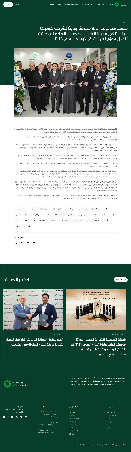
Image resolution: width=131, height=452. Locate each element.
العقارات (71, 434)
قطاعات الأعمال (112, 415)
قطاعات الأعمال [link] (87, 4)
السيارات (72, 412)
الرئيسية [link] (110, 4)
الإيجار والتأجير (73, 421)
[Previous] (7, 83)
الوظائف (109, 421)
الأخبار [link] (59, 4)
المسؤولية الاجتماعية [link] (71, 4)
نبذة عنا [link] (99, 4)
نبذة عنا (109, 418)
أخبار (108, 424)
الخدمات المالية (74, 418)
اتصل (108, 427)
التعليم (71, 427)
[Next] (124, 83)
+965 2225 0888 (43, 430)
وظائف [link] (52, 4)
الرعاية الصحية (73, 431)
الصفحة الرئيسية (112, 412)
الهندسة (71, 415)
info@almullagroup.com (46, 432)
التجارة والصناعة (74, 424)
